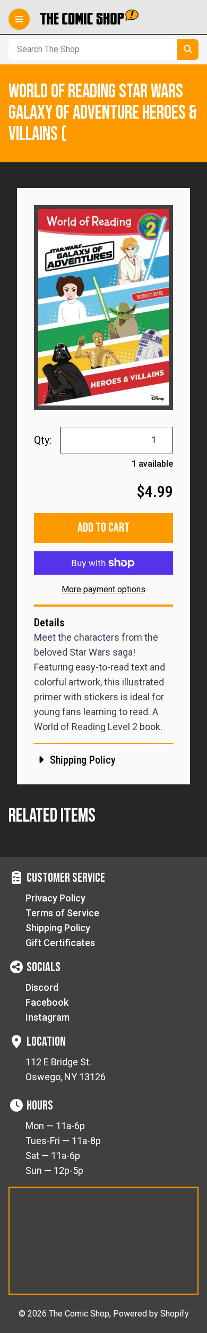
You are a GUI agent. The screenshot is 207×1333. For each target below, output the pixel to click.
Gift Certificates (60, 942)
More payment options (103, 589)
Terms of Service (62, 912)
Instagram (47, 1017)
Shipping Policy (57, 927)
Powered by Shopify (151, 1314)
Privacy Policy (55, 898)
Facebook (46, 1002)
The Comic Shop (79, 1314)
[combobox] (90, 49)
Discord (41, 987)
